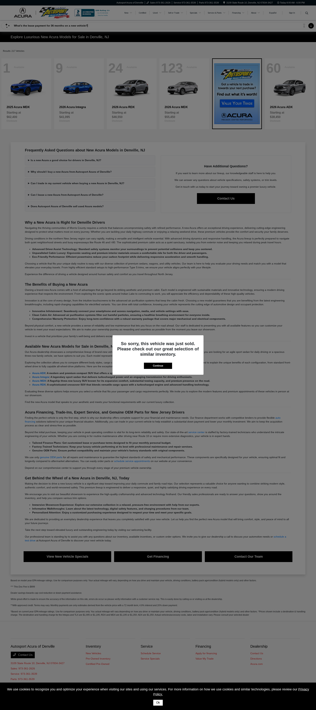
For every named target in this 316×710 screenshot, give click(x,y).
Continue (158, 365)
